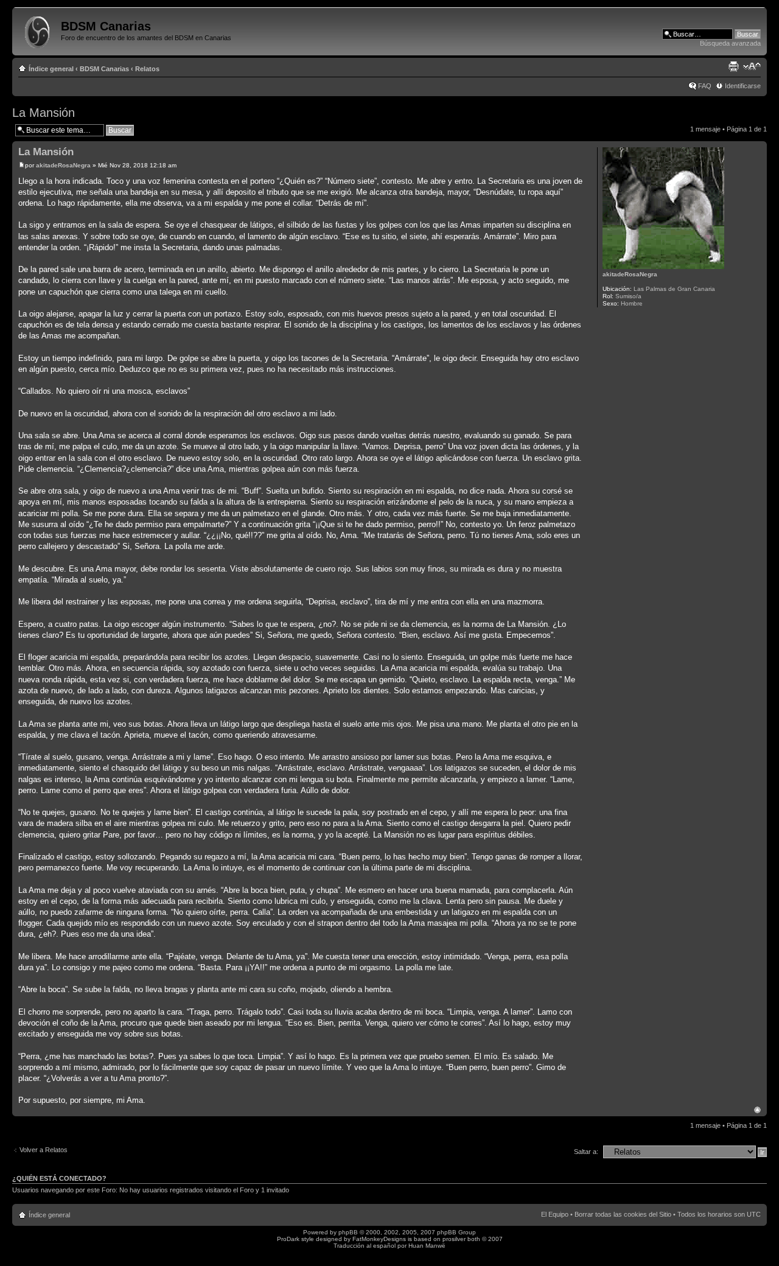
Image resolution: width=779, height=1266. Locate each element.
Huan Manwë (426, 1245)
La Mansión (43, 112)
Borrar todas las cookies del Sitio (623, 1214)
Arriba (757, 1110)
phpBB (348, 1232)
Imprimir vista (733, 66)
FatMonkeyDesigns (379, 1239)
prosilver (454, 1239)
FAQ (704, 85)
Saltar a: (586, 1151)
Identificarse (743, 85)
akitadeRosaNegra (63, 165)
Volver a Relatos (43, 1149)
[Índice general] (38, 29)
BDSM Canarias (104, 68)
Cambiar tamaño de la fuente (752, 66)
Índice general (51, 68)
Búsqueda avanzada (730, 43)
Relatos (147, 68)
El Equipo (554, 1214)
